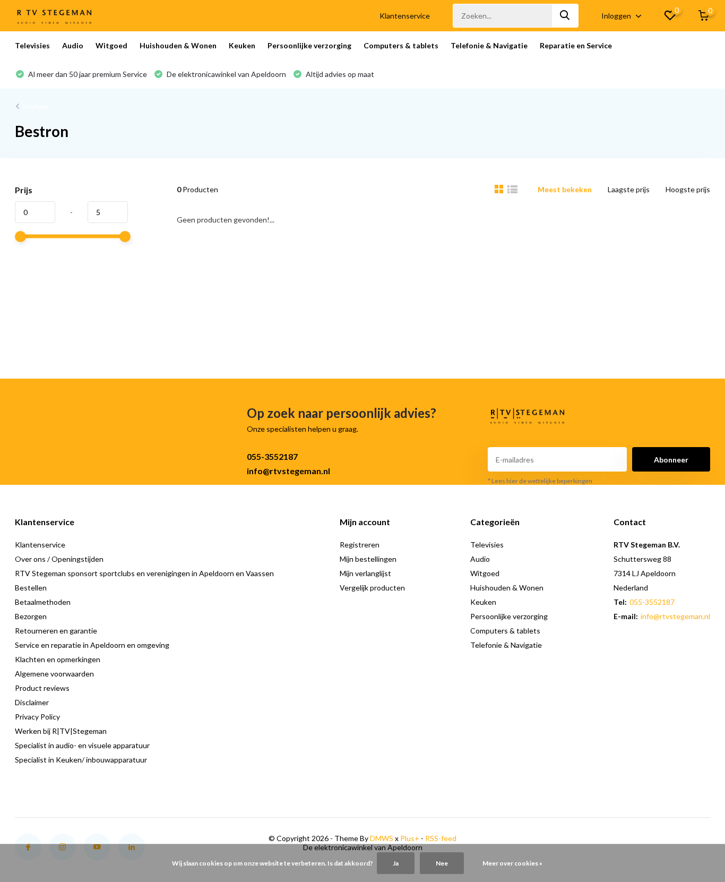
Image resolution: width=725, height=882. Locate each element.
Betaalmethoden (43, 601)
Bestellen (31, 587)
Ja (396, 863)
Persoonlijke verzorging (309, 45)
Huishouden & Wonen (178, 45)
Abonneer (671, 459)
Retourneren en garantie (56, 630)
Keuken (242, 45)
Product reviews (42, 687)
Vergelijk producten (372, 587)
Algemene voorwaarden (54, 673)
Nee (442, 863)
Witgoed (111, 45)
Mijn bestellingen (368, 558)
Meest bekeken (565, 189)
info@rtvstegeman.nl (288, 471)
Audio (72, 45)
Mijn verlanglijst (365, 573)
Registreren (359, 544)
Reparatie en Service (576, 45)
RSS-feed (440, 838)
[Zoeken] (565, 16)
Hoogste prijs (688, 189)
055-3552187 (272, 456)
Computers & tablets (401, 45)
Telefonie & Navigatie (489, 45)
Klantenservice (404, 15)
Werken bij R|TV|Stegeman (61, 730)
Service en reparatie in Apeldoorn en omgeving (92, 644)
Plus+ (409, 838)
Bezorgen (31, 616)
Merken (35, 106)
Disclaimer (32, 702)
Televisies (32, 45)
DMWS (381, 838)
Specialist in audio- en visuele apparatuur (82, 745)
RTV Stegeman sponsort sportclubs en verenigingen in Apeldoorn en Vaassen (144, 573)
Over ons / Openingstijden (59, 558)
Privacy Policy (37, 716)
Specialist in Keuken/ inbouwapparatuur (81, 759)
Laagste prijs (629, 189)
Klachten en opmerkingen (57, 659)
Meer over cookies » (512, 863)
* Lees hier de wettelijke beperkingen (540, 481)
